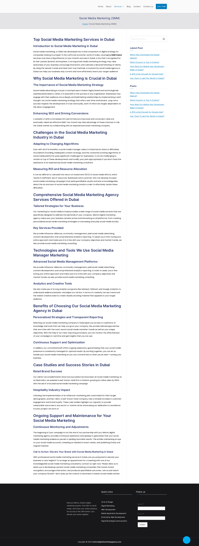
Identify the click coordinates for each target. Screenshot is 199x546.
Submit (143, 524)
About (108, 6)
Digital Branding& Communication (114, 521)
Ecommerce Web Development (113, 517)
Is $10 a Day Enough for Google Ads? (146, 74)
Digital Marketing (107, 506)
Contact (137, 6)
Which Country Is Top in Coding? (144, 62)
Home (100, 6)
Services (118, 6)
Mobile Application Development (113, 513)
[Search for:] (148, 39)
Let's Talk (161, 6)
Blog (129, 6)
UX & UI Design (107, 502)
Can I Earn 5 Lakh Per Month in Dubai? (147, 78)
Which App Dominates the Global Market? (144, 56)
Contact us (148, 6)
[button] (123, 6)
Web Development (108, 509)
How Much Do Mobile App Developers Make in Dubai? (147, 68)
